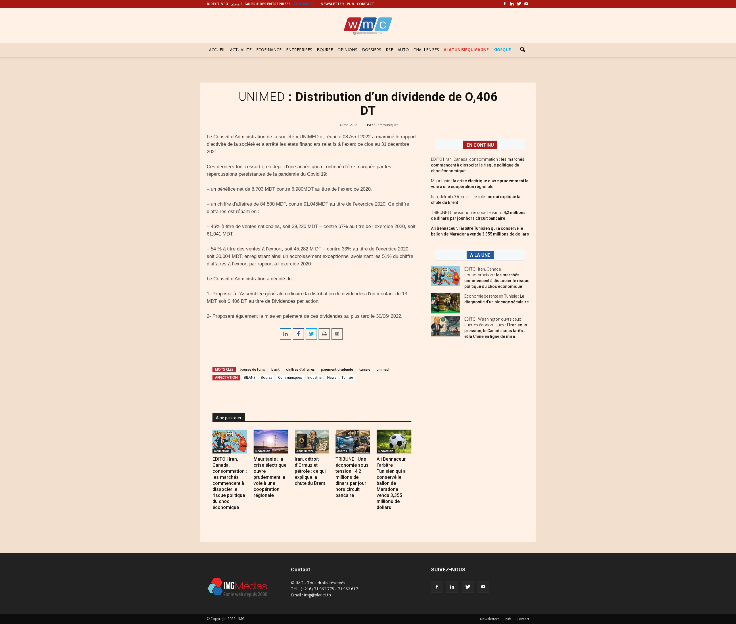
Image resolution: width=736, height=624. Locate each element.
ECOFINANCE (268, 49)
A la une (480, 255)
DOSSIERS (371, 49)
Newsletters (489, 619)
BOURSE (325, 49)
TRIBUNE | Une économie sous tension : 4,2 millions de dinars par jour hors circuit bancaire (352, 477)
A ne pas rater (228, 418)
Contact (523, 619)
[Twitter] (519, 4)
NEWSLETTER (332, 3)
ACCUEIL (217, 49)
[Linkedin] (512, 4)
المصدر (236, 3)
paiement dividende (337, 369)
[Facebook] (504, 4)
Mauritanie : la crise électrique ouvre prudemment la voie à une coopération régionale (270, 477)
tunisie (364, 369)
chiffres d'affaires (300, 369)
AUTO (403, 49)
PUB (350, 3)
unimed (383, 369)
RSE (389, 49)
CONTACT (365, 3)
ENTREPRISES (299, 49)
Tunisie (347, 377)
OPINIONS (347, 49)
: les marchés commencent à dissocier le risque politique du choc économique (477, 165)
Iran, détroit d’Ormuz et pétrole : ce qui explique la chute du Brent (310, 471)
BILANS (249, 377)
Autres (342, 451)
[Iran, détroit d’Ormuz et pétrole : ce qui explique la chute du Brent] (312, 441)
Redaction (221, 451)
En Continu (480, 145)
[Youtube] (526, 4)
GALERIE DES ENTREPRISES (267, 3)
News (331, 377)
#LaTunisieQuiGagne (466, 49)
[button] (522, 50)
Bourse (267, 377)
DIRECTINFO (217, 3)
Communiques (386, 124)
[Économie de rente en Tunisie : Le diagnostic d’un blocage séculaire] (445, 303)
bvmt (275, 369)
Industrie (314, 377)
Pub (508, 619)
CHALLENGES (426, 49)
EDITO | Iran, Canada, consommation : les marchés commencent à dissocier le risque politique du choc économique (229, 483)
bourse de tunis (252, 369)
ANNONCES (303, 3)
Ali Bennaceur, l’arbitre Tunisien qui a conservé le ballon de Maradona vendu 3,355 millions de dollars (392, 483)
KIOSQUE (502, 49)
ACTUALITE (241, 49)
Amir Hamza (305, 451)
